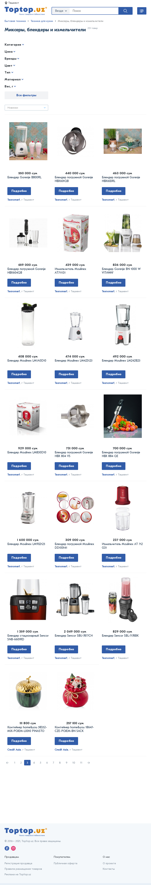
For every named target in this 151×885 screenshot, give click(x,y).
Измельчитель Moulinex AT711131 (70, 270)
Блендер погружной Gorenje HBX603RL (121, 179)
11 (81, 762)
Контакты (109, 868)
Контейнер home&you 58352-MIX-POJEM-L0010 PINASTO (27, 729)
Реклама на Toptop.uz (18, 874)
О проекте (109, 863)
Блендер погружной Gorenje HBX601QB (74, 179)
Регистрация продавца (18, 863)
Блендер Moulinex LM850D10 (26, 452)
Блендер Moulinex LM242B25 (121, 360)
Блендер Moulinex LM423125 (73, 360)
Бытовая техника (15, 21)
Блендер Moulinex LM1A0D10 (26, 360)
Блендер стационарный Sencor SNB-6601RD (28, 637)
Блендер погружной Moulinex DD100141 (74, 545)
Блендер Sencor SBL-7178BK (120, 635)
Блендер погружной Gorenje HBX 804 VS (74, 454)
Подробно (19, 191)
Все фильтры (26, 95)
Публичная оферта (65, 863)
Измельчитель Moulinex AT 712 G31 (122, 545)
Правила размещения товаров (23, 868)
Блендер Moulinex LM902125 (26, 544)
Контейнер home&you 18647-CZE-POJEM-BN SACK (74, 729)
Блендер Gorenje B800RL (24, 177)
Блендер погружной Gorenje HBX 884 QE (121, 454)
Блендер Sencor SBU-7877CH (74, 635)
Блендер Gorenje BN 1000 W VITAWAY (121, 270)
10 (73, 762)
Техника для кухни (42, 21)
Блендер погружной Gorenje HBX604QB (26, 270)
